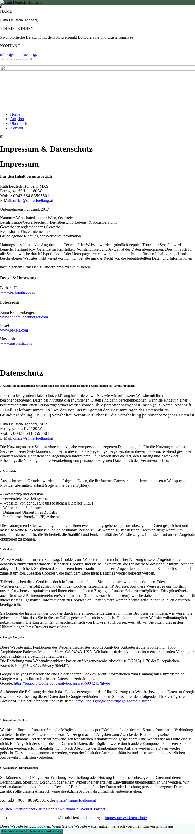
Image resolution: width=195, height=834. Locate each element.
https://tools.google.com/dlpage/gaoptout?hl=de (113, 701)
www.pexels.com (14, 330)
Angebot (17, 119)
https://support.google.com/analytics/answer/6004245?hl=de (62, 683)
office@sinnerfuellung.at (20, 54)
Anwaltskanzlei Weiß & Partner (80, 809)
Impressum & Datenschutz (126, 817)
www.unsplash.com (16, 343)
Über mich (18, 123)
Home (15, 114)
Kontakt (16, 128)
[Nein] (65, 832)
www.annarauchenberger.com (24, 317)
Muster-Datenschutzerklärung (23, 809)
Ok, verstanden (13, 831)
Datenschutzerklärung (45, 831)
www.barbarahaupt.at (17, 292)
